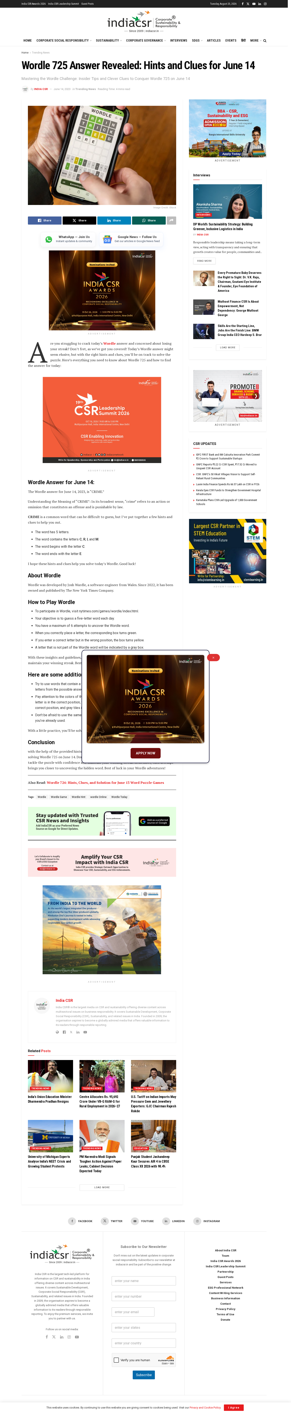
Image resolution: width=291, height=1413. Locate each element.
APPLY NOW (145, 753)
